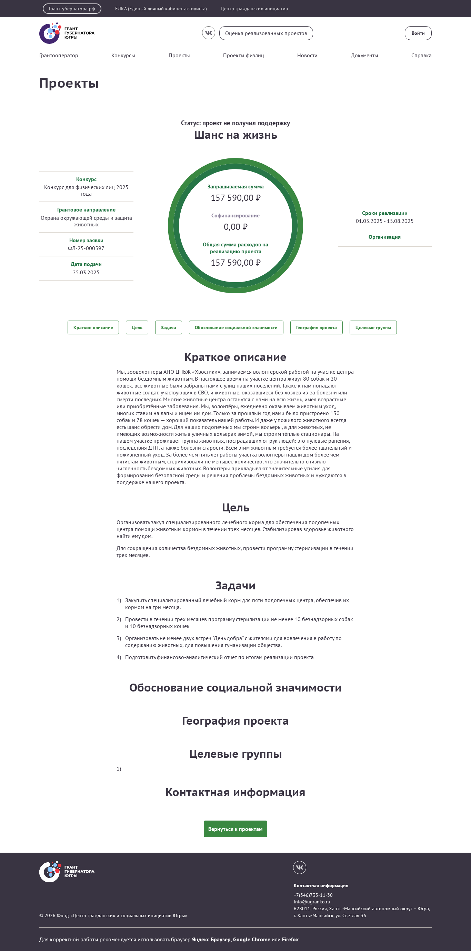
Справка (421, 55)
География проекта (316, 327)
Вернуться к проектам (235, 828)
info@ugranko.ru (312, 902)
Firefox (290, 939)
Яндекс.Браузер (211, 939)
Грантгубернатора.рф (72, 9)
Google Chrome (251, 939)
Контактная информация (321, 885)
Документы (364, 55)
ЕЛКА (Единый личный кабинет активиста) (161, 9)
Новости (307, 55)
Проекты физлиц (243, 55)
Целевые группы (373, 327)
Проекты (179, 55)
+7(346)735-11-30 (313, 895)
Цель (137, 327)
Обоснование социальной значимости (236, 327)
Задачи (168, 327)
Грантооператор (58, 55)
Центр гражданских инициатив (254, 9)
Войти (418, 33)
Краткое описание (93, 327)
